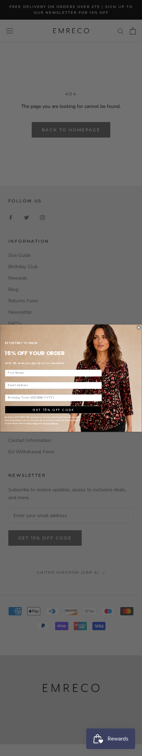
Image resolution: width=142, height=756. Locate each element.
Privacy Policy (32, 423)
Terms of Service (50, 423)
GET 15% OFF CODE (53, 409)
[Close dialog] (139, 327)
